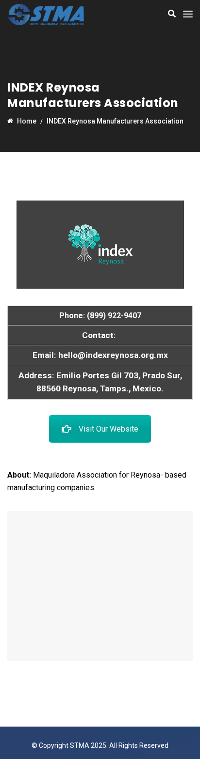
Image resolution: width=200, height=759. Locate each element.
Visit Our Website (108, 429)
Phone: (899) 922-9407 (100, 315)
